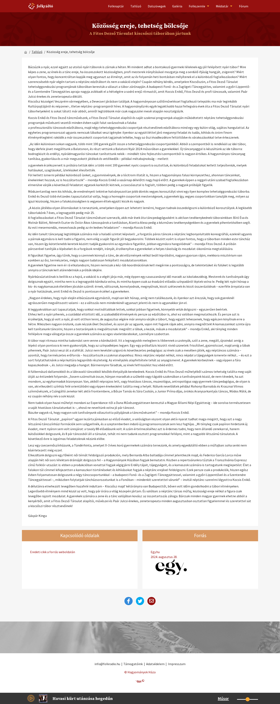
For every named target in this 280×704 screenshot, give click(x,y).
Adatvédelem (155, 664)
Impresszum (177, 664)
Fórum (243, 6)
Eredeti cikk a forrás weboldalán (52, 552)
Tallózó (135, 6)
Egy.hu (164, 554)
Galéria (177, 6)
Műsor (223, 698)
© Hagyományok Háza (140, 672)
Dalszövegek (157, 6)
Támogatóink (133, 664)
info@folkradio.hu (107, 664)
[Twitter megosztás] (140, 601)
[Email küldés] (151, 601)
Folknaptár (116, 6)
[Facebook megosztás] (128, 601)
